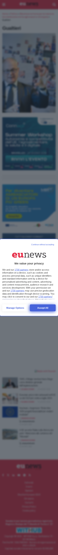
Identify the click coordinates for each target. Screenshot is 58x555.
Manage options (15, 308)
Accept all (42, 308)
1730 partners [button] (21, 269)
